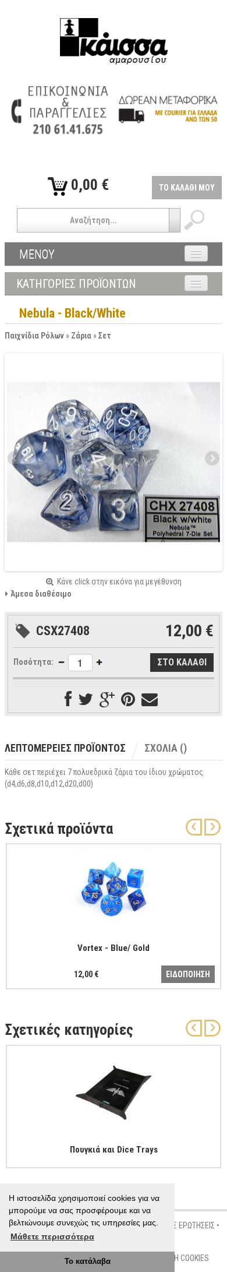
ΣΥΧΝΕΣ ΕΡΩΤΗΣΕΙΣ (183, 1225)
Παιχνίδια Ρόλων (34, 335)
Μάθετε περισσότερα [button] (52, 1236)
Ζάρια (81, 335)
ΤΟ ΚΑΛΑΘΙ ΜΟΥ (187, 187)
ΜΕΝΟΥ (37, 254)
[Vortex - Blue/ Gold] (113, 888)
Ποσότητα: (33, 662)
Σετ (104, 335)
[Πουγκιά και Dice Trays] (113, 1089)
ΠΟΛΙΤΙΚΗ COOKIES (178, 1258)
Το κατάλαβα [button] (88, 1261)
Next (211, 459)
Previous (15, 459)
